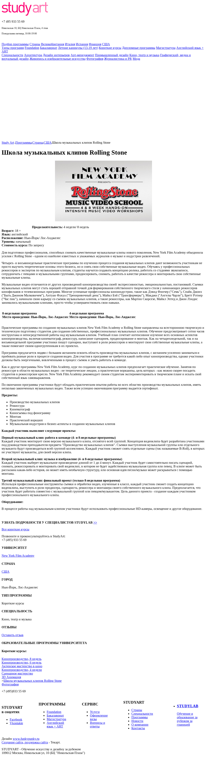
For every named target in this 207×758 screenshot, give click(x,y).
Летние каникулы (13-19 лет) (78, 48)
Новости (137, 721)
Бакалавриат (48, 48)
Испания (82, 44)
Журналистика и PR (118, 58)
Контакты (138, 728)
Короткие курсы (110, 48)
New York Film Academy (18, 555)
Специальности (12, 55)
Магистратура (165, 48)
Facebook (16, 719)
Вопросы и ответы (97, 724)
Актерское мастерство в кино (22, 666)
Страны (35, 44)
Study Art (8, 142)
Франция (95, 44)
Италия (70, 44)
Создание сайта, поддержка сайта (25, 742)
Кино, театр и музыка (144, 55)
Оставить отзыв (12, 635)
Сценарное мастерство (17, 673)
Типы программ (13, 48)
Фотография (94, 58)
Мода (136, 58)
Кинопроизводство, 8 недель (21, 659)
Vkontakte (16, 723)
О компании (139, 724)
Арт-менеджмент (82, 55)
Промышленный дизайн (112, 55)
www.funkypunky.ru (26, 738)
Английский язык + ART (55, 724)
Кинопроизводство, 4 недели (22, 670)
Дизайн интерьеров (56, 55)
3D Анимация (11, 677)
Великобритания (52, 44)
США (106, 44)
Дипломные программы (138, 48)
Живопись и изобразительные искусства (58, 58)
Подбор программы (15, 44)
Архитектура (33, 55)
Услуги (95, 712)
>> (95, 522)
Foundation (32, 48)
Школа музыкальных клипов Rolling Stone (32, 680)
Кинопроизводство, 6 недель (21, 662)
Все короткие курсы (15, 529)
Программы (23, 142)
